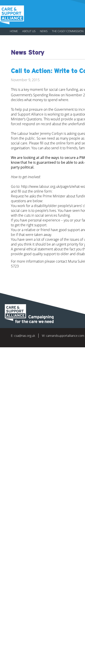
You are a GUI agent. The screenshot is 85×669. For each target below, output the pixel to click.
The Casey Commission (67, 31)
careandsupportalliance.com (65, 336)
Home (14, 31)
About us (29, 31)
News (44, 31)
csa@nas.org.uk (24, 336)
